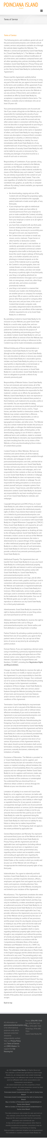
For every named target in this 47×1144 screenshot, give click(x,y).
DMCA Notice (12, 1046)
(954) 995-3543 (36, 1021)
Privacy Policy (16, 1041)
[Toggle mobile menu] (41, 10)
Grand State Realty (19, 1070)
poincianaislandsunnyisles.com (15, 1025)
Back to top (8, 1003)
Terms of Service (13, 1043)
